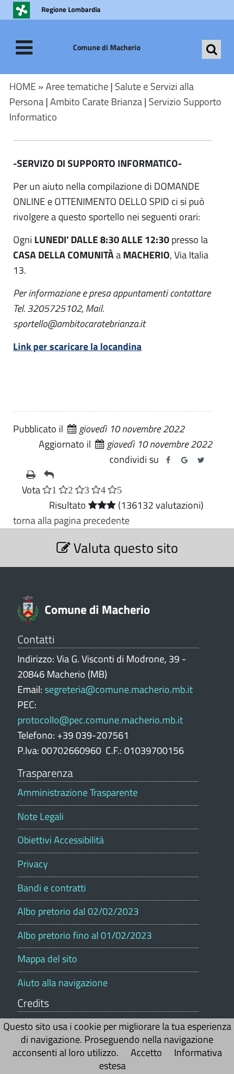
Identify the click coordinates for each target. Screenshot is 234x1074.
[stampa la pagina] (31, 474)
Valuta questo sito (124, 547)
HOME (22, 86)
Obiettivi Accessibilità (60, 840)
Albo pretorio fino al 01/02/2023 (84, 936)
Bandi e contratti (51, 888)
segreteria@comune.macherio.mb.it (119, 689)
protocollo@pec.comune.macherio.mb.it (100, 720)
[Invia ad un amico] (49, 474)
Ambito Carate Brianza (96, 101)
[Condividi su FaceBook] (168, 460)
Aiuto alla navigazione (62, 983)
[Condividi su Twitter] (201, 460)
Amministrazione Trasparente (77, 793)
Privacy (32, 864)
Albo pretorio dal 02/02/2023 (78, 912)
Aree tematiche (77, 86)
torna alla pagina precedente (71, 520)
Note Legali (40, 817)
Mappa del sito (47, 959)
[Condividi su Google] (184, 460)
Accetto (146, 1052)
